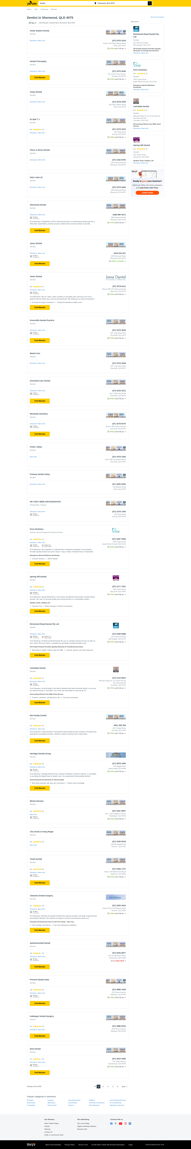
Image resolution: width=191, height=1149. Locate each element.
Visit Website (39, 77)
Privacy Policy (70, 1145)
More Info (41, 40)
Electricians (31, 1103)
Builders (92, 1100)
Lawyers (51, 1100)
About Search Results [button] (157, 17)
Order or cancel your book (53, 1135)
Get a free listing (83, 1123)
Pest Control (52, 1105)
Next (123, 1086)
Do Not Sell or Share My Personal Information (108, 1145)
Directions (33, 40)
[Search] (150, 3)
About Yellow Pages (51, 1123)
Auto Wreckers (94, 1105)
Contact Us (48, 1132)
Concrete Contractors (97, 1103)
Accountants (72, 1103)
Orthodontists (35, 505)
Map (33, 23)
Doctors (71, 1105)
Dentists (33, 34)
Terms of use (83, 1145)
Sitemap (47, 1129)
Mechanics (51, 1103)
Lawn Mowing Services (118, 1100)
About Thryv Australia (53, 1145)
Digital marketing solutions (86, 1126)
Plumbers (30, 1100)
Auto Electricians (74, 1100)
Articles (47, 1126)
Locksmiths (31, 1105)
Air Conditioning (115, 1103)
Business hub (82, 1129)
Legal (130, 1145)
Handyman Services (117, 1105)
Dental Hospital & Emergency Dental (50, 532)
